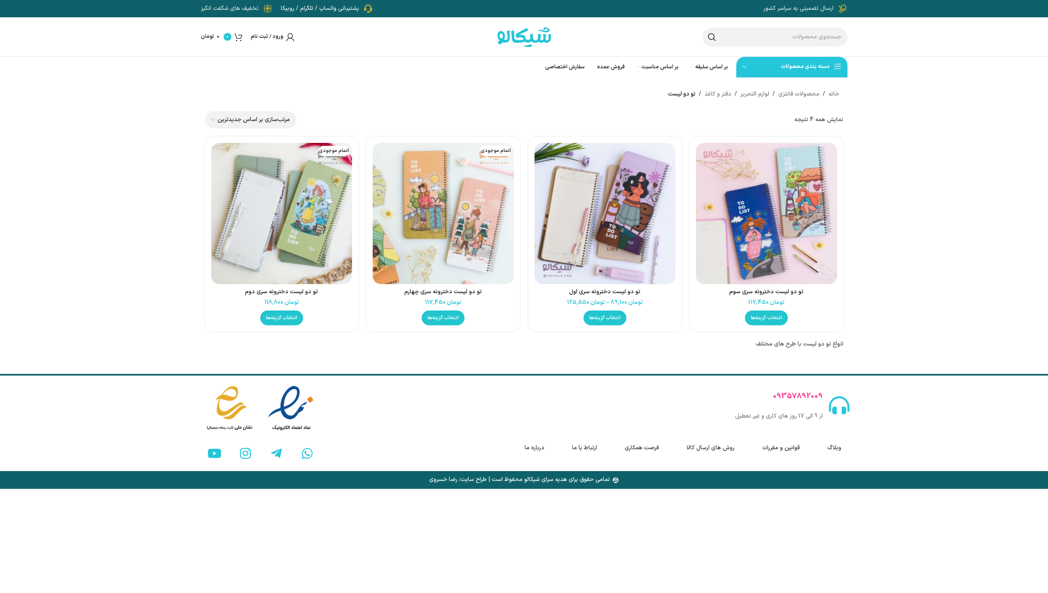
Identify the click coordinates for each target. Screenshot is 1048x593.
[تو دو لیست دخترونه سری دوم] (281, 213)
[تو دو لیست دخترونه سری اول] (605, 213)
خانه (834, 94)
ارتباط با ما (584, 448)
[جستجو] (712, 37)
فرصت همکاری (642, 448)
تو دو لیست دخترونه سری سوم (766, 291)
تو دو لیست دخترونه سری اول (604, 291)
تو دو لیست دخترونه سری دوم (281, 291)
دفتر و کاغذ (718, 94)
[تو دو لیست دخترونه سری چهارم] (443, 213)
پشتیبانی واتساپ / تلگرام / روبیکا (320, 8)
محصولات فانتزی (798, 94)
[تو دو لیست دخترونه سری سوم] (766, 213)
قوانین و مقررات (781, 448)
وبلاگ (834, 448)
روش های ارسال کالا (710, 448)
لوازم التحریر (754, 94)
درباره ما (534, 448)
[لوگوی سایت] (524, 36)
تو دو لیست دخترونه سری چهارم (443, 291)
